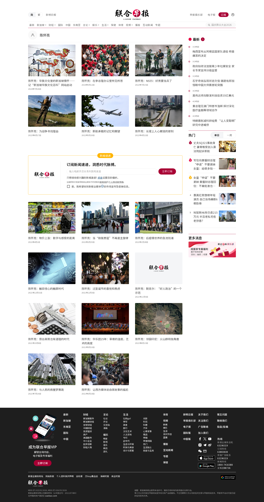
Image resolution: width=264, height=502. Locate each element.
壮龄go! (127, 418)
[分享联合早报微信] (200, 451)
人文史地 (127, 434)
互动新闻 (148, 25)
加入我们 (203, 433)
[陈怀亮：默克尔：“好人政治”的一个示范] (158, 268)
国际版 (187, 433)
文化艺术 (127, 431)
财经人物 (87, 447)
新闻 (165, 424)
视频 (128, 25)
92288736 (225, 467)
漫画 (105, 428)
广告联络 (203, 426)
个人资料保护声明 (65, 476)
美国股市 (87, 437)
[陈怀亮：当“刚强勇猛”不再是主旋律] (105, 218)
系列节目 (167, 434)
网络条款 (50, 476)
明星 (105, 438)
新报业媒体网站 (35, 476)
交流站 (106, 424)
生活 (104, 25)
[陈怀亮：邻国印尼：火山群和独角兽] (158, 319)
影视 (105, 441)
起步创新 (87, 444)
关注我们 (203, 420)
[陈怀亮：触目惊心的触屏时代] (51, 268)
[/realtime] (203, 39)
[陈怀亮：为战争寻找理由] (51, 111)
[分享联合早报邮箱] (205, 451)
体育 (120, 25)
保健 (113, 25)
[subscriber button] (233, 14)
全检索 (79, 476)
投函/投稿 (222, 426)
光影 (145, 418)
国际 (60, 25)
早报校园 (147, 440)
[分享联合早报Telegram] (205, 445)
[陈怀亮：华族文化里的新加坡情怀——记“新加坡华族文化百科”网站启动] (51, 60)
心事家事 (147, 431)
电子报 (211, 15)
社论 (105, 418)
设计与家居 (128, 450)
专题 (157, 25)
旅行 (125, 428)
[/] (132, 14)
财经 (51, 25)
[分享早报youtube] (210, 439)
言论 (85, 25)
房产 (85, 434)
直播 (165, 437)
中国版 (187, 439)
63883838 (222, 451)
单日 (217, 135)
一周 (229, 135)
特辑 (145, 437)
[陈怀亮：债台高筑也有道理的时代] (51, 319)
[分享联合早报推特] (205, 439)
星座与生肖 (148, 450)
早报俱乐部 (196, 15)
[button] (233, 15)
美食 (125, 424)
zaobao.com (51, 495)
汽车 (145, 428)
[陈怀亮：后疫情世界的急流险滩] (158, 218)
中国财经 (87, 428)
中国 (68, 25)
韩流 (105, 448)
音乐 (105, 445)
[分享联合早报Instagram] (200, 445)
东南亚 (77, 25)
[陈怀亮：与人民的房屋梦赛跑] (51, 369)
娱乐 (94, 25)
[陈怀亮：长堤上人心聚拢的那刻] (158, 111)
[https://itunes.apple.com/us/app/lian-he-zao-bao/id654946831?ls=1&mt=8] (206, 458)
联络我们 (222, 420)
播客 (137, 25)
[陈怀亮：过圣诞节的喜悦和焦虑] (105, 268)
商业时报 (115, 476)
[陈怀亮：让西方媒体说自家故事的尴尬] (105, 369)
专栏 (125, 437)
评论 (105, 421)
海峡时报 (104, 476)
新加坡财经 (88, 421)
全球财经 (87, 424)
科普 (145, 424)
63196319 (222, 445)
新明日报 (51, 15)
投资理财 (87, 431)
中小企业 (87, 440)
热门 (145, 444)
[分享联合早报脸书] (200, 439)
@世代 (126, 440)
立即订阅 (42, 463)
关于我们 (203, 414)
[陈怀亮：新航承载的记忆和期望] (105, 111)
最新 (31, 25)
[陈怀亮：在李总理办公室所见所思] (105, 60)
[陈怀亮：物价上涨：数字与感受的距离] (51, 218)
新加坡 (40, 25)
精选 (145, 434)
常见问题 (222, 414)
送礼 (105, 451)
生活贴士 (147, 447)
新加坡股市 (88, 418)
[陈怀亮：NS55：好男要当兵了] (158, 60)
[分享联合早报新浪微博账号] (210, 445)
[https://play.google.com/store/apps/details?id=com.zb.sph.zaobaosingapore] (206, 465)
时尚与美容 (128, 447)
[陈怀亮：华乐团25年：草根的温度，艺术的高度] (105, 319)
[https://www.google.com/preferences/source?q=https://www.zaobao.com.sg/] (228, 477)
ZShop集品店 (91, 476)
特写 (125, 421)
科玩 (145, 421)
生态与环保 (128, 444)
